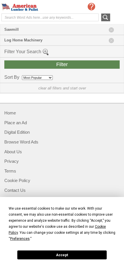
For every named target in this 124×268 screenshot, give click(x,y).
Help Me (91, 6)
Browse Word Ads (21, 141)
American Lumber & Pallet (24, 7)
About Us (13, 151)
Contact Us (15, 190)
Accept (62, 255)
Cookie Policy (17, 180)
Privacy (11, 161)
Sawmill (11, 29)
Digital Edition (17, 132)
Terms (10, 171)
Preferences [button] (20, 239)
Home (10, 112)
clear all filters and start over (62, 88)
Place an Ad (15, 122)
